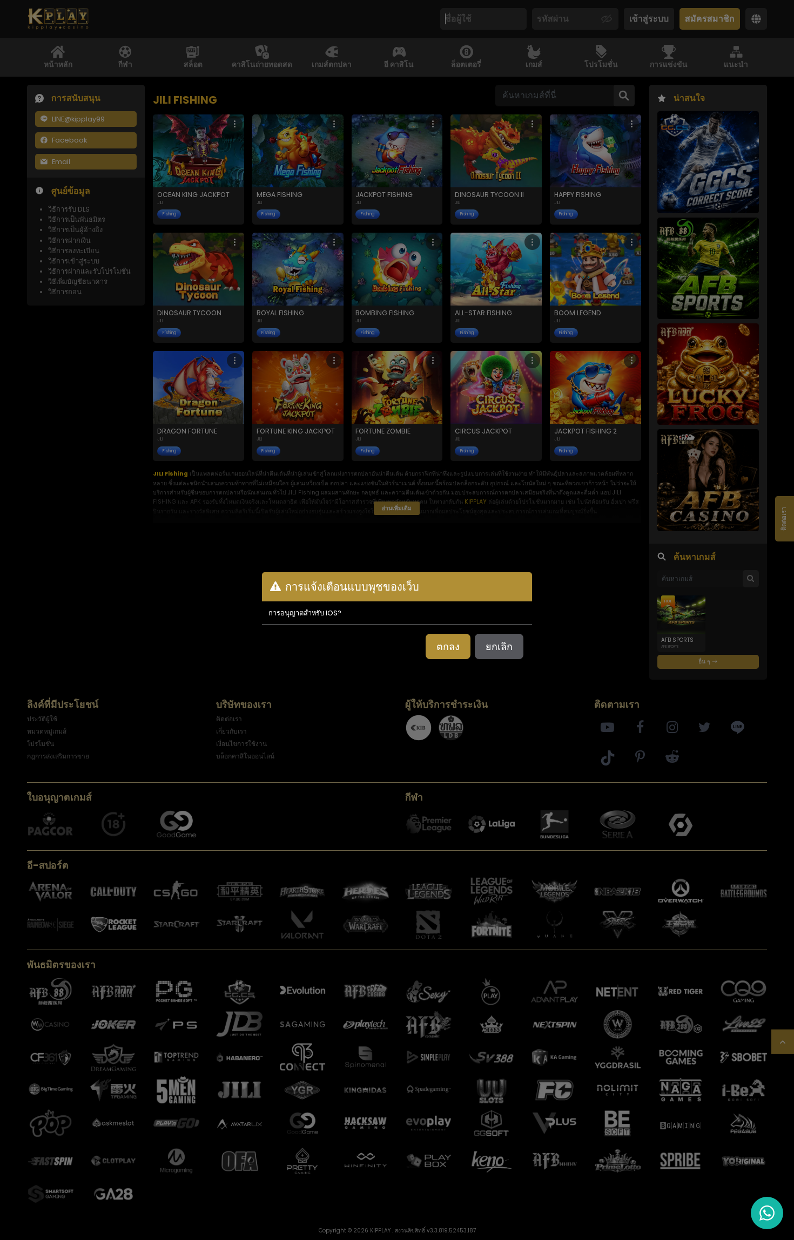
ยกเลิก (499, 646)
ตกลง (448, 646)
